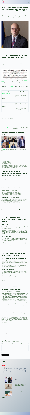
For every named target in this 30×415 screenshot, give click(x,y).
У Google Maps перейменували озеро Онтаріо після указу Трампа (20, 378)
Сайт (21, 343)
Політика (3, 405)
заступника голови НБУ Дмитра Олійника (13, 18)
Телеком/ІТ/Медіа (4, 408)
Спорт (2, 406)
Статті (2, 407)
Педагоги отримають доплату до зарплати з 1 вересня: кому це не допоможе (19, 392)
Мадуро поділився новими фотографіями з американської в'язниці (20, 385)
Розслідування (4, 149)
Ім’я (2, 343)
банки (11, 86)
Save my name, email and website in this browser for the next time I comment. (11, 352)
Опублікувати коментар (5, 354)
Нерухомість (3, 404)
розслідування (7, 113)
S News (8, 127)
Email (12, 343)
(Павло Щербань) (6, 93)
